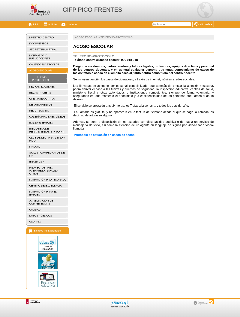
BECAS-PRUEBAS (40, 92)
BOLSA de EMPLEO (41, 122)
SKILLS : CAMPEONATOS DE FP (47, 154)
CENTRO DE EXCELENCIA (45, 185)
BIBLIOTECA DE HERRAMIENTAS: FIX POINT (46, 130)
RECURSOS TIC (39, 110)
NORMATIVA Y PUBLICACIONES (39, 57)
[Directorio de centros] (47, 261)
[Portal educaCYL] (47, 244)
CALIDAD (34, 209)
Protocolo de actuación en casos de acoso (104, 134)
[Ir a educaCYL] (120, 306)
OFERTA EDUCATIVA (42, 98)
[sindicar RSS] (211, 301)
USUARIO (35, 221)
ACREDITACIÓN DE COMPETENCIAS (41, 202)
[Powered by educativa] (33, 301)
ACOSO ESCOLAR (40, 70)
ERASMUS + (36, 161)
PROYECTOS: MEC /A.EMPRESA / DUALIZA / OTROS (44, 170)
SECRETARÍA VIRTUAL (43, 49)
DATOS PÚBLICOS (40, 215)
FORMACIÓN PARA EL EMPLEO (43, 193)
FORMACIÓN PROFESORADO (47, 179)
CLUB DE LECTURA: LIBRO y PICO (47, 139)
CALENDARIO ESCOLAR (44, 64)
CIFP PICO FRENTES (92, 9)
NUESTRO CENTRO (41, 37)
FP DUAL (34, 146)
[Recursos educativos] (47, 279)
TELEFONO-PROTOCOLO (40, 79)
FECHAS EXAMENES (42, 86)
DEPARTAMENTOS (40, 104)
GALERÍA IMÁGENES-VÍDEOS (47, 116)
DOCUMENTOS (38, 43)
